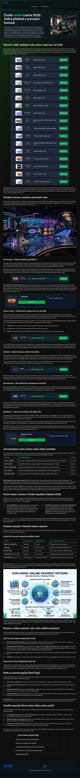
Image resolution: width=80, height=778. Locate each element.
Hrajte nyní (63, 278)
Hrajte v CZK (63, 396)
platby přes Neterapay (20, 564)
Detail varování (32, 439)
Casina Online (34, 6)
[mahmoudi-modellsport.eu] (5, 3)
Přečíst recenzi (32, 302)
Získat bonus (63, 59)
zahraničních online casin (14, 518)
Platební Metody (44, 6)
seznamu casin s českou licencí (16, 501)
